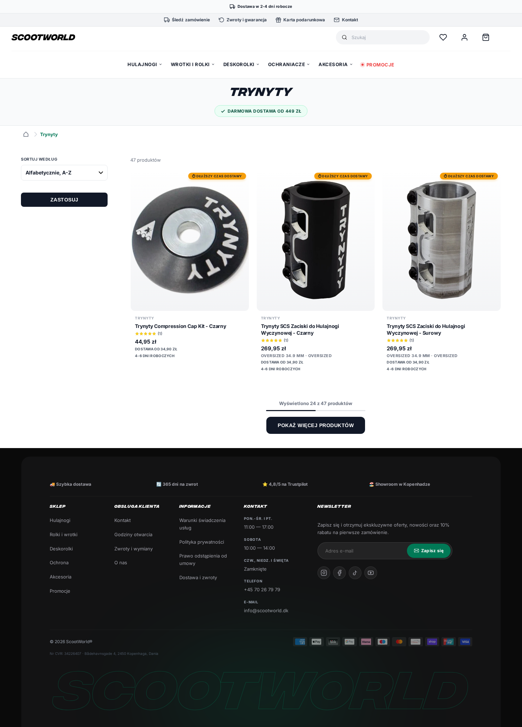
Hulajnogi (60, 520)
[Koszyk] (486, 37)
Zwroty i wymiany (133, 548)
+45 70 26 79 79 (262, 589)
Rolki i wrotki (63, 534)
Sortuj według (39, 159)
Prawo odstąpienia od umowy (203, 559)
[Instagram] (323, 572)
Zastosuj (64, 200)
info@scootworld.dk (266, 610)
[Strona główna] (26, 134)
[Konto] (464, 37)
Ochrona (59, 562)
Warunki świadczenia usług (202, 524)
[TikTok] (355, 572)
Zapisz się (432, 550)
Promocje (60, 591)
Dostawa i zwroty (198, 577)
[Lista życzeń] (443, 37)
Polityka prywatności (201, 542)
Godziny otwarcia (133, 534)
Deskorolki (61, 548)
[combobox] (388, 37)
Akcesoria (60, 577)
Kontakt (122, 520)
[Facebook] (339, 572)
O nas (120, 562)
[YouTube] (370, 572)
